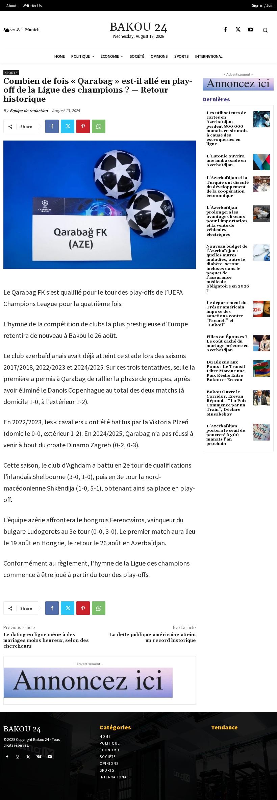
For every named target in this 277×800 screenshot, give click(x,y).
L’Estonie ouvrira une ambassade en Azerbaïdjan (226, 161)
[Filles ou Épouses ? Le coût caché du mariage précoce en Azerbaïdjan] (261, 343)
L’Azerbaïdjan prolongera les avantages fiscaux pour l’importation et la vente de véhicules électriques (226, 221)
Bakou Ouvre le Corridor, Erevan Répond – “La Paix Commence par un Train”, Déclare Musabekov (226, 403)
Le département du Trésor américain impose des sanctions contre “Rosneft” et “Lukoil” (226, 314)
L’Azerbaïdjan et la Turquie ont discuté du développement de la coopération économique (227, 186)
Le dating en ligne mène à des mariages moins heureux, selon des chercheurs (46, 640)
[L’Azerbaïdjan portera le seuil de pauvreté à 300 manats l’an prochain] (261, 432)
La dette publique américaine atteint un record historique (153, 638)
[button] (265, 30)
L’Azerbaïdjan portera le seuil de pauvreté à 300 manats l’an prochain (225, 435)
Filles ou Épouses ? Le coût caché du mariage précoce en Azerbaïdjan (227, 343)
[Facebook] (225, 29)
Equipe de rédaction (29, 111)
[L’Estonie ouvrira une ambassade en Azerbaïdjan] (261, 162)
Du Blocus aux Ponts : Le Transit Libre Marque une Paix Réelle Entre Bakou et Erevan (225, 371)
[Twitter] (238, 29)
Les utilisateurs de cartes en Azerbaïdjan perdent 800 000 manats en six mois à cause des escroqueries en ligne (227, 128)
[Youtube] (250, 29)
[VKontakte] (39, 757)
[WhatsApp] (98, 126)
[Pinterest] (83, 126)
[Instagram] (18, 757)
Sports (11, 73)
